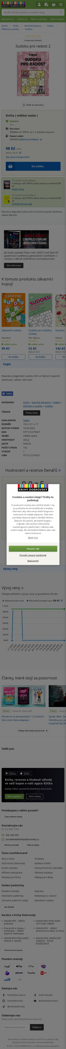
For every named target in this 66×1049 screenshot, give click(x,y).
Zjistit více (33, 538)
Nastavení (33, 561)
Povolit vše (33, 548)
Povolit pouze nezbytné (33, 555)
